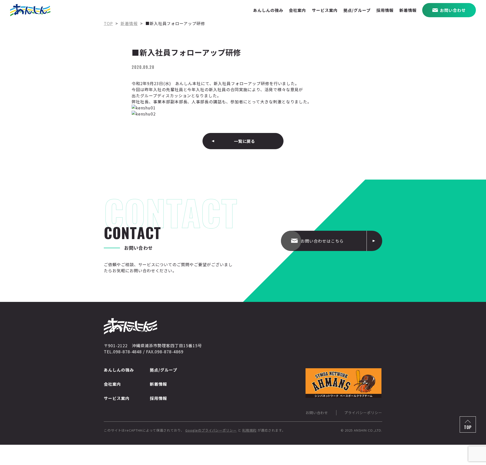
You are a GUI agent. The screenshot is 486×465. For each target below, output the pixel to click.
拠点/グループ (163, 370)
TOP (468, 427)
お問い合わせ (317, 412)
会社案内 (112, 384)
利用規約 (249, 430)
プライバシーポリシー (363, 412)
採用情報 (158, 398)
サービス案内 (117, 398)
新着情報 (158, 384)
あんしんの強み (119, 370)
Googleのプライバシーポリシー (211, 430)
